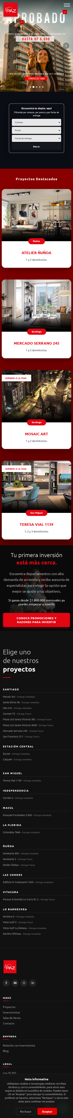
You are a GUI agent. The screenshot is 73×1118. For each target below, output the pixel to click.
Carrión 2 (18, 797)
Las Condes (13, 874)
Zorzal (16, 753)
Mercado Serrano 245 (23, 730)
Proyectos (9, 1007)
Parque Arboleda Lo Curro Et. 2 (29, 899)
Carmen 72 (17, 713)
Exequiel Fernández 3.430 (27, 815)
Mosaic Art (19, 696)
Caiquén (17, 759)
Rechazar (25, 1111)
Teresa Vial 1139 (22, 780)
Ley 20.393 (9, 1073)
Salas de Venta (11, 1017)
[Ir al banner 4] (39, 87)
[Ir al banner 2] (33, 87)
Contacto (8, 1023)
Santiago (11, 689)
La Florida (12, 825)
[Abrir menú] (67, 5)
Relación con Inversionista (19, 1045)
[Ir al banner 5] (43, 87)
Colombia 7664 (21, 832)
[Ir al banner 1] (30, 87)
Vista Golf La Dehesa (24, 928)
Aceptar (47, 1111)
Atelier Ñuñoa (19, 864)
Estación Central (18, 746)
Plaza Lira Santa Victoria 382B (28, 725)
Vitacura (10, 892)
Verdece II (18, 916)
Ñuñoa (8, 846)
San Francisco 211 (21, 736)
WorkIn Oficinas (22, 933)
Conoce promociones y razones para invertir (36, 620)
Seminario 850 (21, 853)
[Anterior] (7, 46)
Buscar (36, 146)
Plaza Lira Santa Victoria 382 (27, 719)
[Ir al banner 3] (36, 87)
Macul (8, 807)
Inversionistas (11, 1012)
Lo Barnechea (15, 909)
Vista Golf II (18, 922)
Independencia (16, 790)
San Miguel (12, 773)
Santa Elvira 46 (21, 702)
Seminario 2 (18, 859)
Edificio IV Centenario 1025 (28, 882)
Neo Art (17, 708)
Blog (6, 1051)
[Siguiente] (66, 46)
